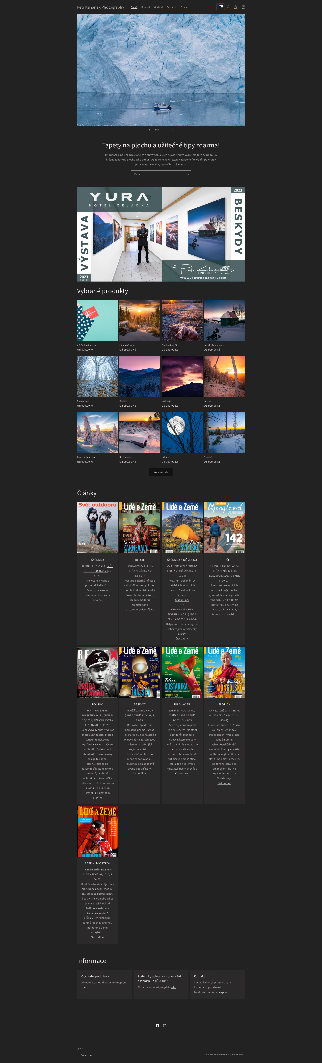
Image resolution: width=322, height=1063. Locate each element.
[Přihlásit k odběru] (187, 174)
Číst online (182, 638)
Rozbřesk (123, 401)
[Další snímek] (164, 130)
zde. (83, 987)
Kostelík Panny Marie (214, 345)
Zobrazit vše (161, 472)
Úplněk (165, 457)
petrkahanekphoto (218, 992)
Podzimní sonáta (170, 345)
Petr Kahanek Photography (220, 1054)
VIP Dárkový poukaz (87, 345)
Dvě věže (208, 457)
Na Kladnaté (125, 457)
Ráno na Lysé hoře (86, 457)
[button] (228, 7)
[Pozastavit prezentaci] (172, 130)
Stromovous (83, 401)
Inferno (207, 401)
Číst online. (182, 600)
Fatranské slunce (127, 345)
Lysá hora (166, 401)
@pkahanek (215, 987)
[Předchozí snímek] (149, 130)
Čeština (84, 1055)
